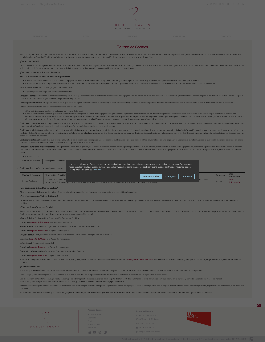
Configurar (170, 176)
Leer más (97, 169)
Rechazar (187, 176)
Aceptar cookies (151, 176)
